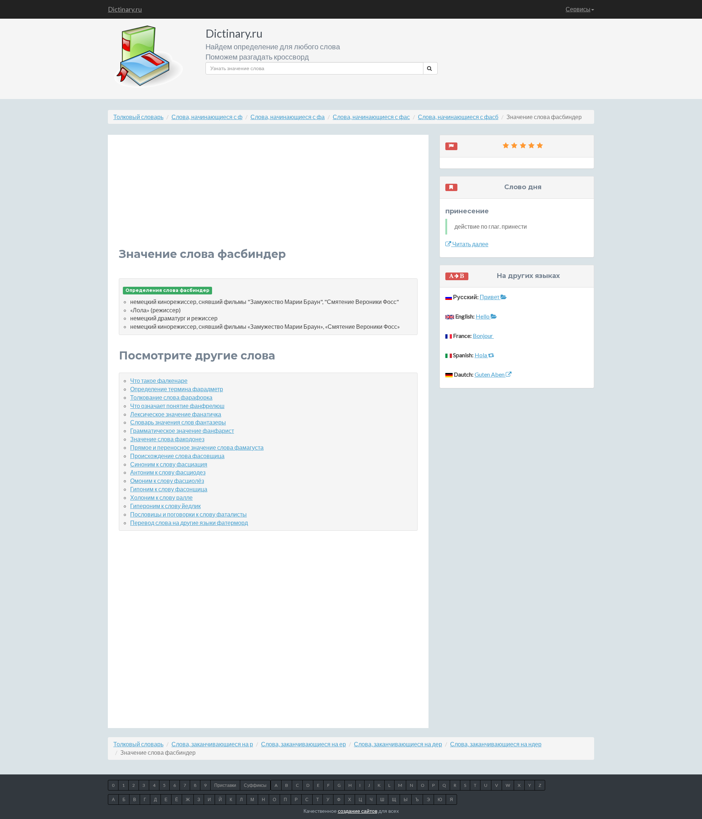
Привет (490, 296)
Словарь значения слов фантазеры (178, 422)
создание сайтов (357, 811)
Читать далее (469, 243)
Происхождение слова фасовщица (177, 455)
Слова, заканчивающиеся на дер (398, 743)
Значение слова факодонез (167, 438)
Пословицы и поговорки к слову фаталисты (188, 514)
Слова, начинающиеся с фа (287, 116)
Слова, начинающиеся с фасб (458, 116)
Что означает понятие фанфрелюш (177, 405)
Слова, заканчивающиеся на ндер (495, 743)
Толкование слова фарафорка (171, 397)
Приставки (225, 785)
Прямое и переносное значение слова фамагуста (197, 447)
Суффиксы (255, 785)
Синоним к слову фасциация (168, 464)
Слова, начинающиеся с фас (371, 116)
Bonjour (483, 335)
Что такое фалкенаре (159, 380)
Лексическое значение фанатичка (175, 414)
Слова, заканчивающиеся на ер (303, 743)
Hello (483, 316)
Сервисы (578, 8)
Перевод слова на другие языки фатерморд (189, 522)
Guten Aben (490, 374)
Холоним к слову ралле (161, 497)
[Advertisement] (268, 197)
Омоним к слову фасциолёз (167, 480)
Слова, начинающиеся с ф (206, 116)
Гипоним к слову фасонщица (168, 488)
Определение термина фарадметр (176, 388)
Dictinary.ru (125, 9)
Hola (481, 354)
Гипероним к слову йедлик (165, 505)
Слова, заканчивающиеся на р (212, 743)
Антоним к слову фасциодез (167, 472)
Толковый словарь (138, 116)
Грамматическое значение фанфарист (182, 430)
